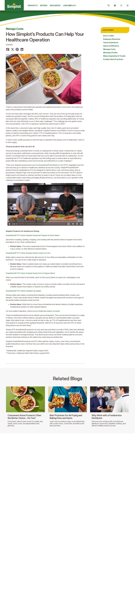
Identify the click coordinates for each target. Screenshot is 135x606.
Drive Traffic (108, 36)
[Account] (121, 5)
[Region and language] (115, 5)
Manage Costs (14, 28)
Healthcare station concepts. (49, 311)
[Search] (108, 5)
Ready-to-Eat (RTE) (60, 165)
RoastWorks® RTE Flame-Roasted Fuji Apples (23, 291)
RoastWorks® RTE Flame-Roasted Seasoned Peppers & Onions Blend (32, 235)
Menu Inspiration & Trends (114, 56)
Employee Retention (111, 39)
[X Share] (13, 49)
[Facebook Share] (8, 49)
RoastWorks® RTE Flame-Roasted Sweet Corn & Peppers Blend (30, 273)
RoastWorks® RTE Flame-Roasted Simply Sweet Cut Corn (28, 253)
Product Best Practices (113, 59)
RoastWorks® (43, 165)
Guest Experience (110, 42)
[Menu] (127, 5)
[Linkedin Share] (22, 49)
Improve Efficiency (111, 46)
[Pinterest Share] (17, 49)
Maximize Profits (110, 53)
